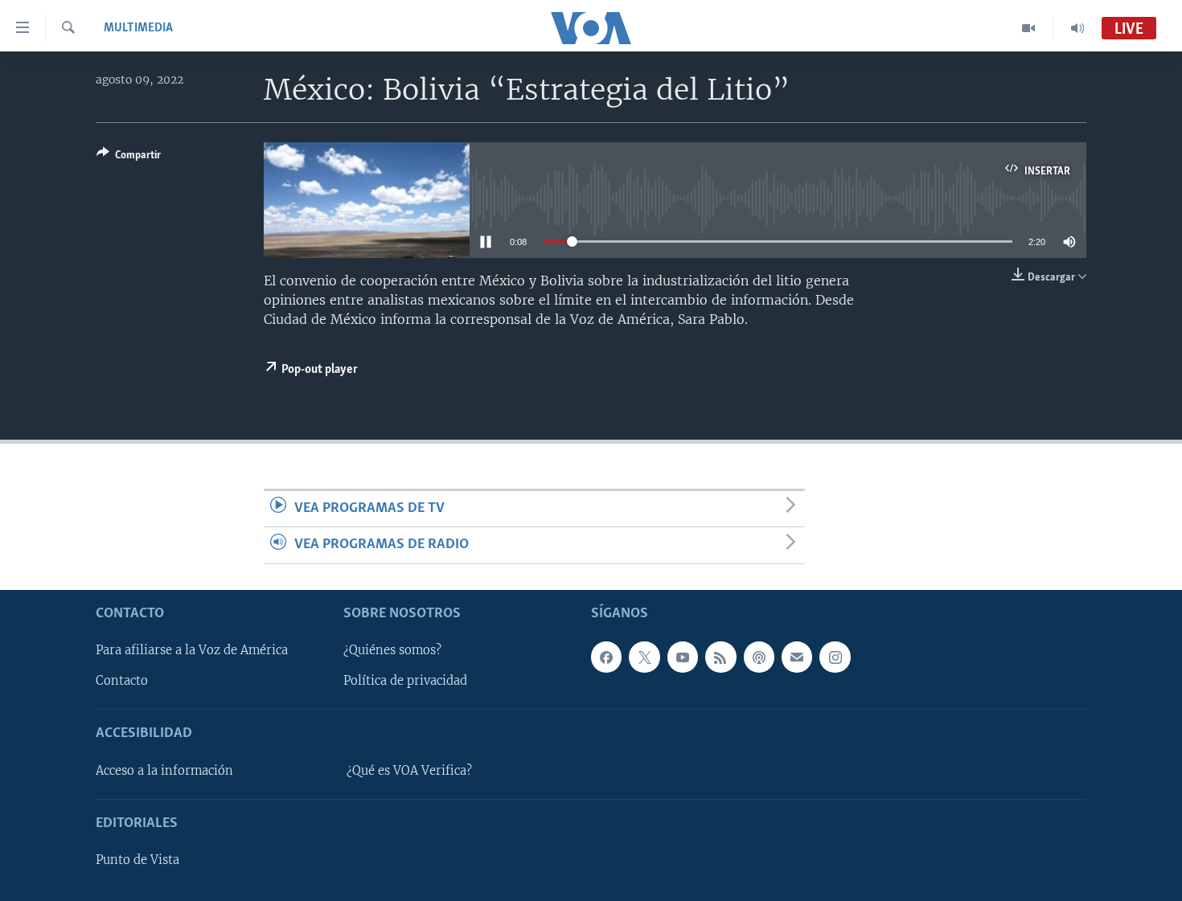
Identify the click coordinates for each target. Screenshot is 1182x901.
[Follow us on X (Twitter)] (644, 656)
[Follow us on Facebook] (606, 656)
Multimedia (138, 28)
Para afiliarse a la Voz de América (192, 650)
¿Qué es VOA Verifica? (409, 770)
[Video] (1028, 28)
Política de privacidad (405, 681)
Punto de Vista (137, 860)
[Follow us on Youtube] (682, 656)
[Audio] (1077, 28)
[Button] (128, 157)
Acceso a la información (164, 770)
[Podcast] (759, 656)
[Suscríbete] (797, 656)
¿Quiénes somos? (392, 650)
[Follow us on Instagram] (834, 656)
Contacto (122, 681)
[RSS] (720, 656)
